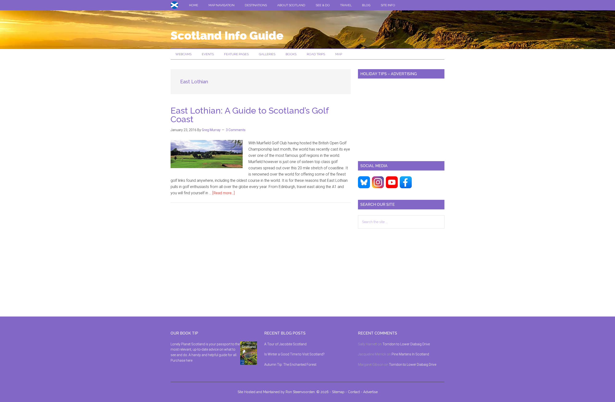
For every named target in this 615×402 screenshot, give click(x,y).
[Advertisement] (401, 118)
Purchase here (181, 360)
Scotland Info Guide (227, 35)
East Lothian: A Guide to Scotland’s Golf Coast (250, 114)
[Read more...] (223, 193)
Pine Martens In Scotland (410, 354)
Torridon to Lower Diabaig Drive (406, 344)
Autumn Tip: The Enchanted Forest (290, 364)
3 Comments (236, 130)
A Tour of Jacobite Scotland (285, 344)
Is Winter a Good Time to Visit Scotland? (294, 354)
